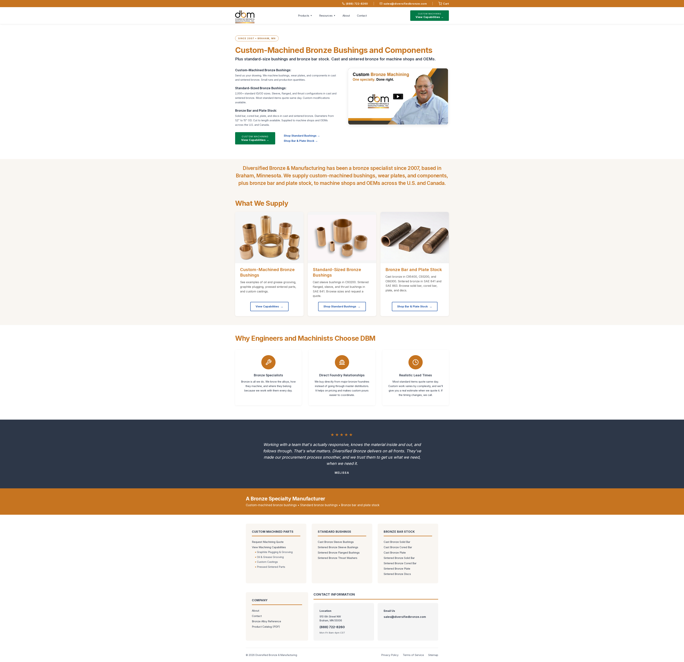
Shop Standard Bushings (339, 306)
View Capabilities (267, 306)
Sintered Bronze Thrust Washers (337, 558)
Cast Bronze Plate (395, 552)
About (346, 15)
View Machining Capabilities (269, 547)
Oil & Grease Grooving (270, 557)
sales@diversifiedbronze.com (405, 3)
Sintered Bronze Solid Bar (399, 558)
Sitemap (433, 655)
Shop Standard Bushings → (302, 135)
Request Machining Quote (268, 542)
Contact (362, 15)
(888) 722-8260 (357, 3)
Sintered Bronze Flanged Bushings (339, 552)
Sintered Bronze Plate (397, 568)
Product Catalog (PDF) (266, 626)
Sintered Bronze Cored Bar (400, 563)
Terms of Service (413, 655)
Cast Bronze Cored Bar (398, 547)
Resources (326, 15)
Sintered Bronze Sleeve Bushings (338, 547)
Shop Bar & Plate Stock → (301, 140)
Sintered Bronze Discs (397, 574)
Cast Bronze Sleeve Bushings (336, 542)
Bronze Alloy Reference (266, 621)
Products (303, 15)
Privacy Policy (389, 655)
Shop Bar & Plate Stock (412, 306)
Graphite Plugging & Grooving (275, 552)
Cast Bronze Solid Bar (397, 542)
